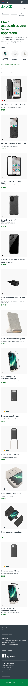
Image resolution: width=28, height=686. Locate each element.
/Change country (11, 665)
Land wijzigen (5, 665)
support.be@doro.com (13, 644)
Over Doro (4, 629)
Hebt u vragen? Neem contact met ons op (11, 640)
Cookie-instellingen (6, 676)
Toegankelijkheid (5, 671)
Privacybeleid (5, 674)
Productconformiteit (6, 669)
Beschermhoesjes (7, 67)
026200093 (12, 642)
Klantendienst (23, 640)
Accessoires (14, 13)
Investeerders (5, 632)
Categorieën (5, 13)
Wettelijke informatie (6, 667)
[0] (21, 2)
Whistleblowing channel (7, 634)
